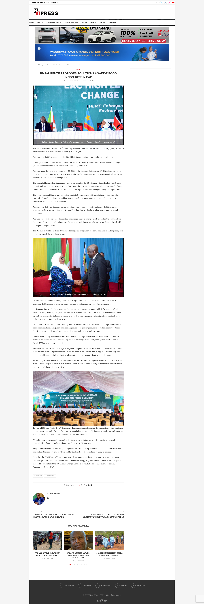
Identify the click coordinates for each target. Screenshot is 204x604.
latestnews (50, 476)
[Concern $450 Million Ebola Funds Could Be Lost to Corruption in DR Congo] (109, 540)
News (39, 22)
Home (31, 22)
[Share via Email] (91, 485)
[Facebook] (157, 2)
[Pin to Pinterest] (89, 485)
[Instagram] (165, 2)
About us (35, 2)
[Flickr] (169, 2)
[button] (36, 548)
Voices (84, 22)
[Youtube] (173, 2)
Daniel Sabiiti (73, 81)
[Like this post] (81, 485)
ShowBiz (112, 22)
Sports (93, 22)
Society (103, 22)
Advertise (54, 2)
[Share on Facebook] (84, 485)
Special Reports (71, 22)
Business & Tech (53, 22)
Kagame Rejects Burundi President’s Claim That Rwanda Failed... (78, 555)
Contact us (44, 2)
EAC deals (38, 476)
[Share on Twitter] (86, 485)
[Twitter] (161, 2)
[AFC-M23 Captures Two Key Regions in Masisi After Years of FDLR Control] (47, 540)
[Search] (173, 22)
